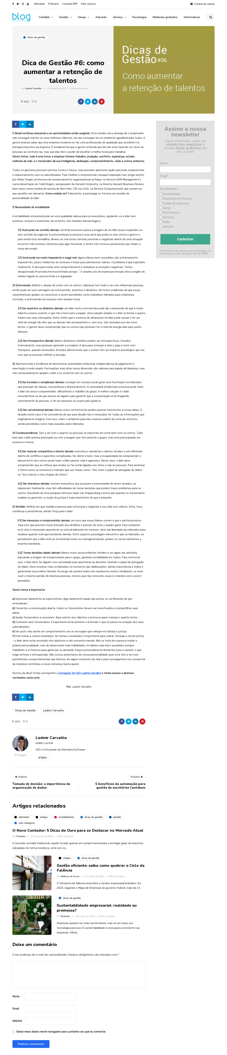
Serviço (118, 17)
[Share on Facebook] (16, 124)
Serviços (168, 217)
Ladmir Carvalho (33, 88)
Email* (164, 176)
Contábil (44, 17)
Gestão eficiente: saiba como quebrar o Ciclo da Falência (101, 868)
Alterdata (39, 3)
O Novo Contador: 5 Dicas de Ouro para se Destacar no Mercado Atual (77, 830)
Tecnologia (139, 17)
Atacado (101, 17)
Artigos (42, 757)
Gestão (63, 17)
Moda (166, 221)
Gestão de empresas (175, 203)
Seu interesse (168, 188)
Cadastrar (185, 239)
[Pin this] (102, 102)
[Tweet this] (88, 102)
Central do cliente (204, 4)
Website (17, 1020)
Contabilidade (171, 193)
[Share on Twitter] (23, 124)
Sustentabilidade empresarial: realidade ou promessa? (97, 908)
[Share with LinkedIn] (95, 102)
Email (15, 1008)
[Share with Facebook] (81, 102)
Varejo (82, 17)
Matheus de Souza (70, 876)
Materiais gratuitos (165, 17)
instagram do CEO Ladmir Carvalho (79, 673)
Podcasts (53, 3)
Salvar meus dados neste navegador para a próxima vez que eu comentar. (61, 1031)
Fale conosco (88, 3)
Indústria (167, 226)
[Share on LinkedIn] (30, 124)
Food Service (170, 212)
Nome (16, 996)
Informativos (192, 17)
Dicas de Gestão (25, 710)
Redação (21, 836)
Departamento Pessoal (177, 198)
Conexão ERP (69, 3)
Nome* (164, 163)
